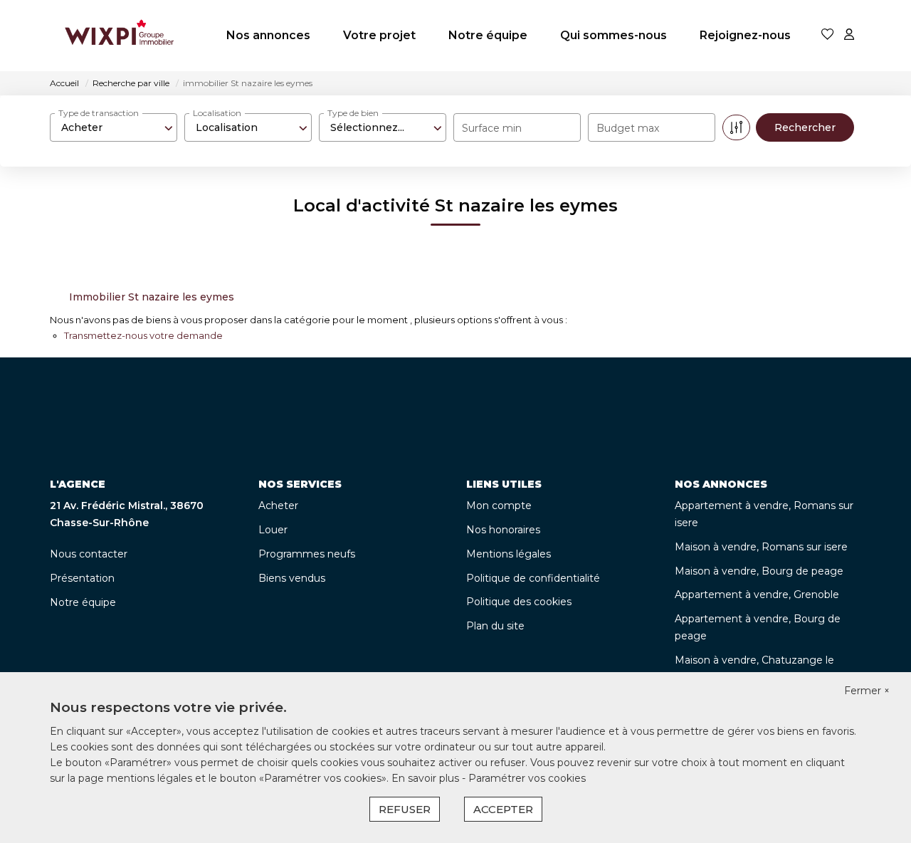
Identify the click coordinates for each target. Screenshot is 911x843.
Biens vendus (291, 578)
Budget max (627, 128)
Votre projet (379, 35)
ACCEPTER (503, 809)
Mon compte (499, 505)
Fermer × (867, 690)
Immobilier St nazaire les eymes (151, 296)
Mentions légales (508, 554)
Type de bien (353, 113)
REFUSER (405, 809)
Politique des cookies (519, 601)
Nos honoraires (503, 529)
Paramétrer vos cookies (527, 778)
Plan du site (495, 625)
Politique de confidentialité (533, 578)
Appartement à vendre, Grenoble (757, 594)
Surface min (492, 128)
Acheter (278, 505)
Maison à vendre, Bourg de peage (759, 571)
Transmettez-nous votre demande (143, 335)
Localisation (217, 113)
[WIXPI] (119, 35)
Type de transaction (98, 113)
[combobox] (114, 127)
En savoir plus (426, 778)
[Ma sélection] (827, 35)
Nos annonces (268, 35)
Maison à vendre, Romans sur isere (761, 546)
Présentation (82, 578)
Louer (273, 529)
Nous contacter (88, 554)
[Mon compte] (849, 35)
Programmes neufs (306, 554)
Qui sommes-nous (613, 35)
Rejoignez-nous (745, 35)
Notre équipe (487, 35)
